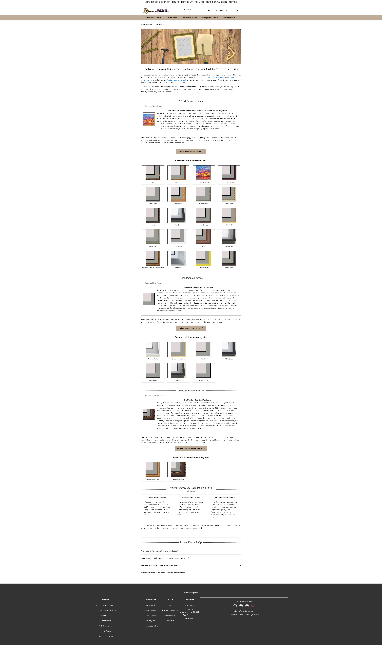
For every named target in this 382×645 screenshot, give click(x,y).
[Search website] (193, 10)
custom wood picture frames (213, 77)
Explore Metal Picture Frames (190, 328)
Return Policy (151, 616)
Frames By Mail (146, 24)
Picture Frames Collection (105, 605)
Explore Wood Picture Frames (190, 151)
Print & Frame (172, 18)
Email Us (190, 619)
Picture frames (159, 24)
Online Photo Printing (105, 636)
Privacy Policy (151, 621)
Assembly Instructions (170, 610)
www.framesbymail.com (245, 611)
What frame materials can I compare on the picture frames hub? (165, 558)
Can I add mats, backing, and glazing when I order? (159, 565)
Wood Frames (105, 621)
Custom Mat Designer (189, 18)
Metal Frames (106, 616)
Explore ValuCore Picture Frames (190, 448)
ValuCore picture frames (176, 80)
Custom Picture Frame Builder (106, 610)
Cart (236, 10)
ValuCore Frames (105, 626)
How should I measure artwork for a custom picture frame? (163, 573)
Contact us (170, 621)
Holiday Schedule (151, 626)
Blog (211, 10)
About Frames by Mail (151, 610)
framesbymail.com (151, 605)
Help (169, 605)
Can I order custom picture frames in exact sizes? (159, 551)
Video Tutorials (169, 616)
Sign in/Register (223, 10)
